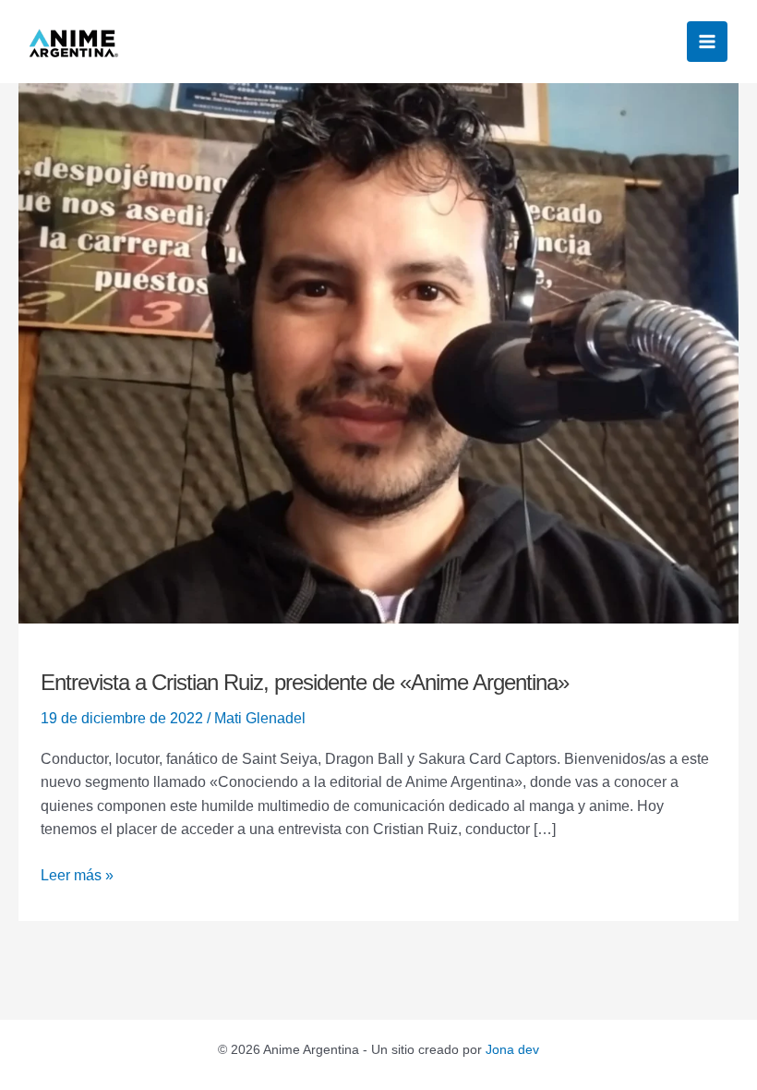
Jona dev (512, 1049)
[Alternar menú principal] (707, 41)
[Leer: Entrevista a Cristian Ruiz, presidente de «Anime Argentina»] (378, 352)
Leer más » (77, 873)
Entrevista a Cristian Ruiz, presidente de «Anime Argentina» (305, 682)
